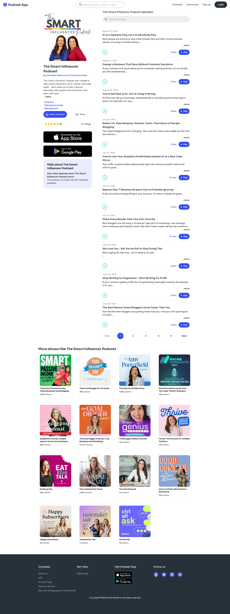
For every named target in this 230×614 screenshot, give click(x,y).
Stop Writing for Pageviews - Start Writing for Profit (134, 278)
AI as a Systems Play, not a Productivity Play (129, 34)
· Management (50, 108)
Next (184, 335)
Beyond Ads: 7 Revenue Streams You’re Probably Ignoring (137, 189)
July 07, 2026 (108, 215)
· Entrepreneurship (53, 105)
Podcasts (177, 4)
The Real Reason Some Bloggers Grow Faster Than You (136, 307)
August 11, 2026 (109, 60)
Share (82, 114)
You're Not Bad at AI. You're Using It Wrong (128, 93)
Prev (107, 335)
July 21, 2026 (108, 153)
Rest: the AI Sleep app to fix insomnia (56, 590)
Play (185, 52)
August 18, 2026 (109, 31)
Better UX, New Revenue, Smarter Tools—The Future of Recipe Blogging (141, 125)
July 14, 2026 (108, 186)
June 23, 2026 (109, 274)
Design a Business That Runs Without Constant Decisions (137, 64)
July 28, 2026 (108, 119)
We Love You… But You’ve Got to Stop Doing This (132, 248)
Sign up (206, 4)
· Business (48, 102)
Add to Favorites (57, 114)
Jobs (40, 577)
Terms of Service (46, 586)
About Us (43, 573)
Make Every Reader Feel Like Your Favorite (128, 219)
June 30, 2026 (109, 245)
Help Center (83, 573)
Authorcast (192, 4)
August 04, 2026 (110, 90)
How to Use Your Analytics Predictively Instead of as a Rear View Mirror (142, 158)
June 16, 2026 (109, 304)
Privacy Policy (45, 582)
